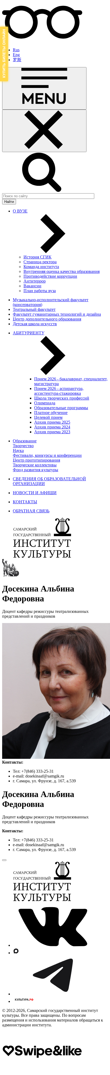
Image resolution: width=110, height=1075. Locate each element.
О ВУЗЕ (20, 211)
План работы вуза (39, 290)
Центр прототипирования (36, 460)
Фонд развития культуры (35, 469)
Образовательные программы (61, 407)
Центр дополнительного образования (47, 319)
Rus (16, 50)
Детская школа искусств (35, 324)
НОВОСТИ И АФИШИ (35, 492)
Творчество (23, 445)
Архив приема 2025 (52, 422)
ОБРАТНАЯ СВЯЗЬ (31, 511)
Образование (25, 441)
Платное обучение (51, 412)
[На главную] (42, 556)
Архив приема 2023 (52, 432)
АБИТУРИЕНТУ (28, 333)
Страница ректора (40, 262)
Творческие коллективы (35, 465)
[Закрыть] (44, 131)
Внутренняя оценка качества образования (61, 271)
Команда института (41, 266)
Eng (16, 54)
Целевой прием (48, 417)
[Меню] (44, 88)
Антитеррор (34, 281)
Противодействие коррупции (50, 276)
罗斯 (17, 59)
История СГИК (37, 257)
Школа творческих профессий (61, 398)
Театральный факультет (34, 309)
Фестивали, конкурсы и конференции (47, 455)
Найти (9, 202)
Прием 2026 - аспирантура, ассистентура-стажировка (59, 391)
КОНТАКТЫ (25, 502)
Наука (18, 450)
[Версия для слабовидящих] (42, 40)
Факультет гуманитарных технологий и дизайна (57, 314)
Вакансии (32, 286)
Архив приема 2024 (52, 427)
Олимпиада (44, 403)
